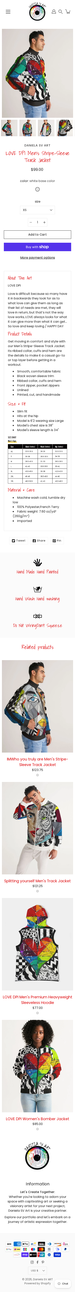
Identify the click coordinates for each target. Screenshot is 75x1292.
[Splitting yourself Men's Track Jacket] (37, 828)
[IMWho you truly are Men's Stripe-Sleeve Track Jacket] (37, 706)
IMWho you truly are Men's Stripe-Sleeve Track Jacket (37, 761)
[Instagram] (32, 1262)
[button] (60, 11)
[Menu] (8, 12)
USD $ (34, 1270)
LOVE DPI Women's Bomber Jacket (37, 1119)
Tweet (21, 541)
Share (41, 541)
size (37, 201)
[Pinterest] (43, 1262)
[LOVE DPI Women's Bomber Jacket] (37, 1066)
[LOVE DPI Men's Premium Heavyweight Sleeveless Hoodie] (37, 944)
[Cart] (68, 11)
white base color (37, 775)
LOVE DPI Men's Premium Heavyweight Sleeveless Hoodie (37, 999)
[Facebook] (37, 1262)
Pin (59, 541)
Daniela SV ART (43, 1279)
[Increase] (44, 222)
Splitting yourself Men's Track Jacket (37, 881)
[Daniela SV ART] (37, 11)
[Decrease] (31, 222)
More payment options (37, 257)
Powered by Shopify (37, 1283)
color (37, 181)
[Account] (54, 11)
